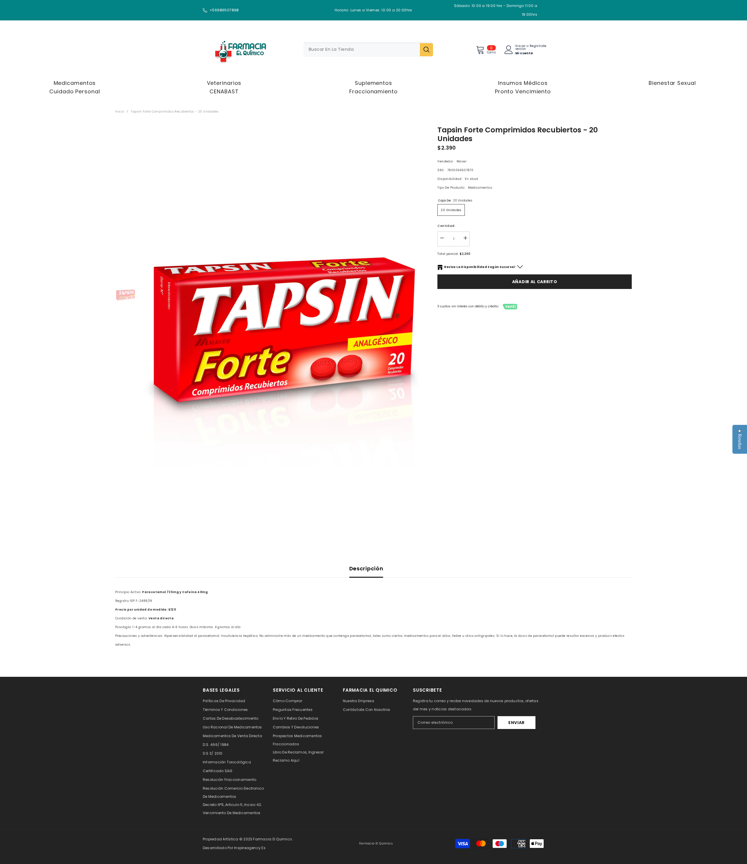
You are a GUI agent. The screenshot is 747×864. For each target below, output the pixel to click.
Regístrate (538, 46)
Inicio (119, 111)
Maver (462, 161)
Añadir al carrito (534, 282)
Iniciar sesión (520, 47)
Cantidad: (446, 226)
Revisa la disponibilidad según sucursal (479, 267)
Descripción (366, 568)
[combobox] (361, 49)
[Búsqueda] (368, 49)
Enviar (516, 722)
